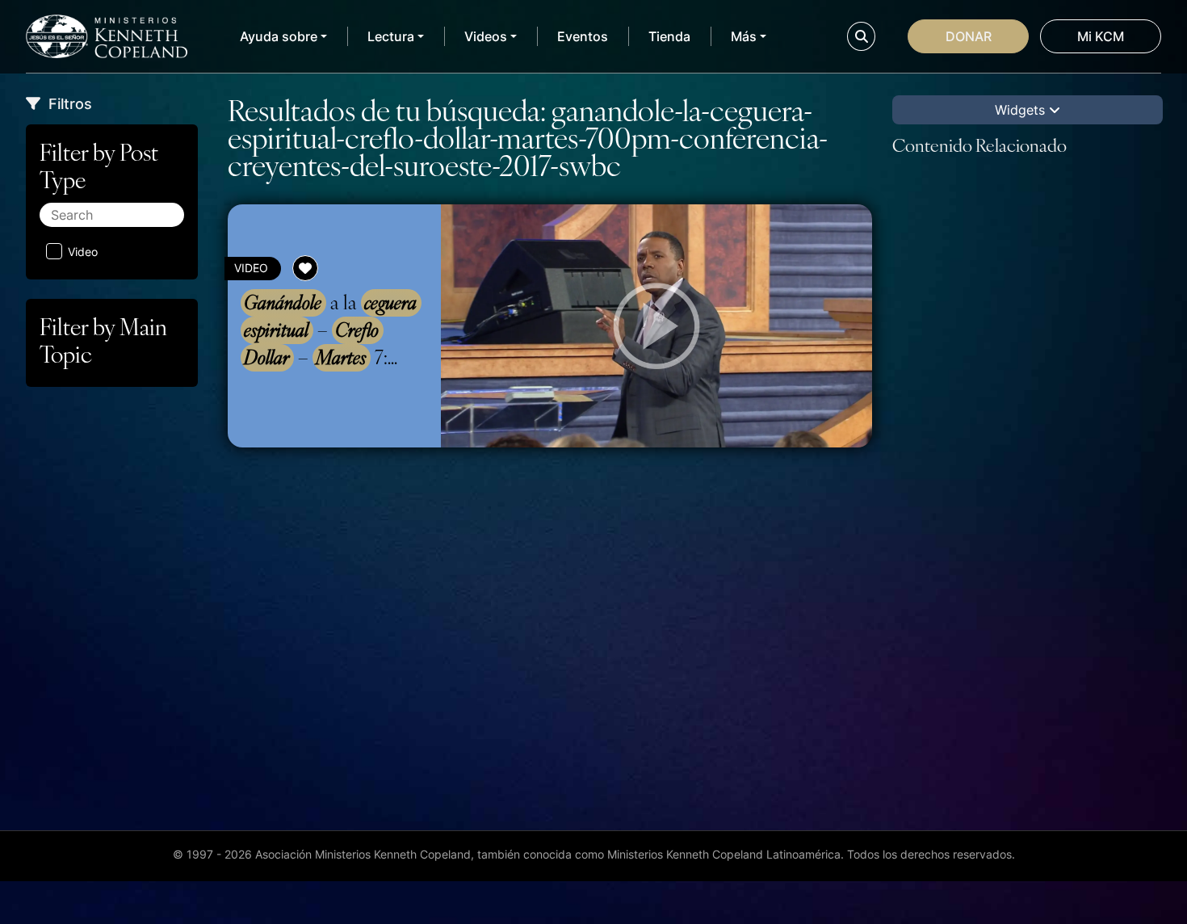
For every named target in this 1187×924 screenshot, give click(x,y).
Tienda (669, 36)
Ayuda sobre (278, 36)
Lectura (390, 36)
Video (83, 251)
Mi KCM (1100, 36)
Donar (969, 36)
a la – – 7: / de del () (333, 330)
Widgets (1022, 110)
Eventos (582, 36)
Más (744, 36)
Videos (485, 36)
